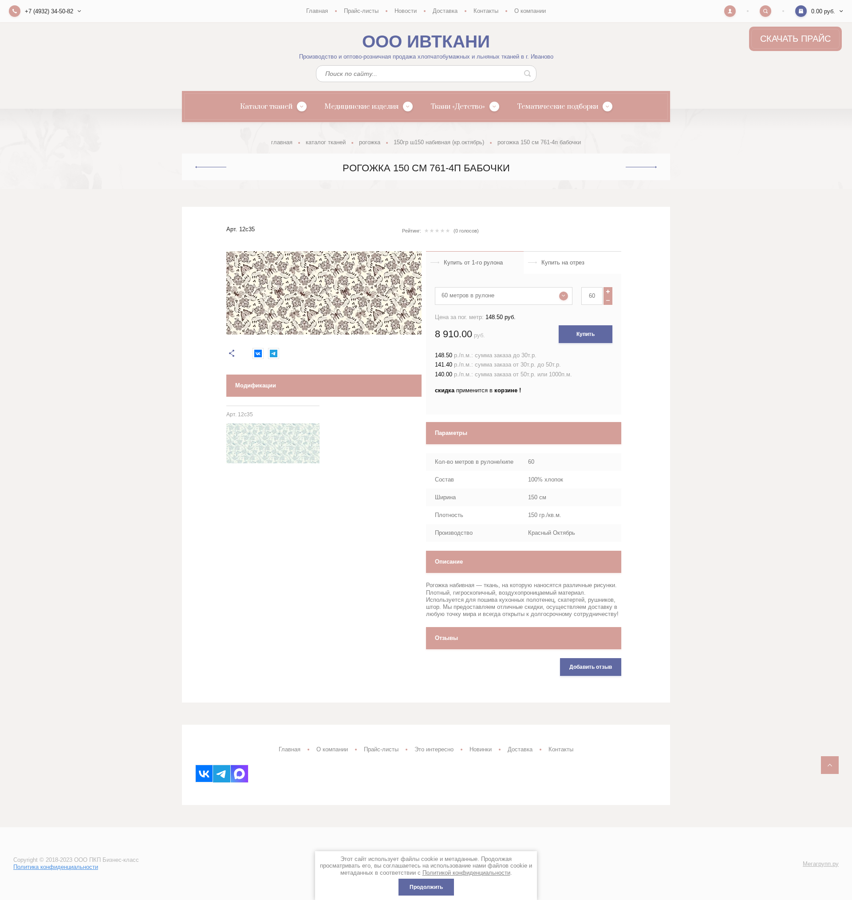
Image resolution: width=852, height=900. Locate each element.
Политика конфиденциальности (55, 867)
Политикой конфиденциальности (466, 872)
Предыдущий (210, 166)
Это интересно (434, 749)
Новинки (480, 749)
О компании (530, 11)
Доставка (445, 11)
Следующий (641, 167)
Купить (585, 334)
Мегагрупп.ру (821, 864)
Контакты (485, 11)
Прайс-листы (361, 11)
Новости (405, 11)
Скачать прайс (795, 38)
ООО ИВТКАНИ (426, 41)
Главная (317, 11)
